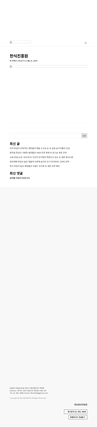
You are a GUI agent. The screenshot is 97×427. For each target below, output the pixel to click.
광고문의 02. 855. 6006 (77, 411)
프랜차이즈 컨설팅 (77, 417)
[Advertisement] (48, 19)
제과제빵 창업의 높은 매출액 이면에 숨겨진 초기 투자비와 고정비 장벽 (39, 161)
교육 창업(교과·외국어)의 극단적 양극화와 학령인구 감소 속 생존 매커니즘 (41, 157)
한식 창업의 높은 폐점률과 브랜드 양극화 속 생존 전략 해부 (35, 165)
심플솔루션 (21, 60)
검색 (84, 135)
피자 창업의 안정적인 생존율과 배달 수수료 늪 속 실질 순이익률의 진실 (40, 148)
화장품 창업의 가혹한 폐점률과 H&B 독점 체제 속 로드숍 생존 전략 (38, 152)
